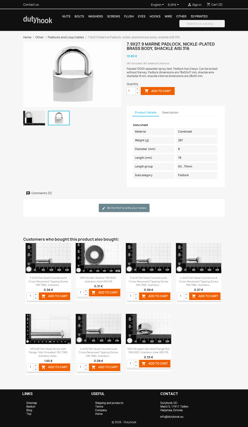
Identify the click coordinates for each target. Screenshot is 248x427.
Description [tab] (170, 112)
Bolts (79, 16)
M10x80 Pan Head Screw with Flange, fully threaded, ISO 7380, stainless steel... (48, 352)
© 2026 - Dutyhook (124, 422)
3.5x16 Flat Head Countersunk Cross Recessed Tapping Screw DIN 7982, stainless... (148, 281)
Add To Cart (54, 296)
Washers (95, 16)
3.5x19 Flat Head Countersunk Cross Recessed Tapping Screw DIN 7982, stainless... (48, 281)
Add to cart (158, 91)
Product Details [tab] (145, 112)
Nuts (66, 16)
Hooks (155, 16)
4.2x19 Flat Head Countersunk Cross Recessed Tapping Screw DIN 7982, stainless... (98, 352)
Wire (168, 16)
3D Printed (199, 16)
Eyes (141, 16)
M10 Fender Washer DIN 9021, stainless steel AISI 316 (98, 279)
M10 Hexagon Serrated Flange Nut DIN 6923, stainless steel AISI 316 (148, 350)
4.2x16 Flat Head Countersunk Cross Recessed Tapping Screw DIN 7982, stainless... (198, 281)
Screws (113, 16)
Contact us (31, 5)
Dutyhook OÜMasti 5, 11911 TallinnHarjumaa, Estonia (174, 406)
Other (181, 16)
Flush (129, 16)
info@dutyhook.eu (171, 416)
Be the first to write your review (126, 208)
